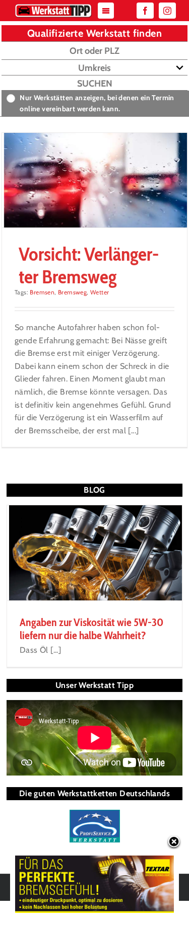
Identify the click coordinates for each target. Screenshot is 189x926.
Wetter (99, 292)
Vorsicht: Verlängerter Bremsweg (89, 265)
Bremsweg (72, 292)
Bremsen (42, 292)
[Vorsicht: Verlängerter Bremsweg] (94, 180)
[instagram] (167, 11)
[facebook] (145, 11)
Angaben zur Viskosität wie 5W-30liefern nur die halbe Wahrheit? (91, 628)
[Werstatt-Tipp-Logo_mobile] (53, 6)
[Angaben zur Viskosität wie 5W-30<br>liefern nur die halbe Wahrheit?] (94, 552)
